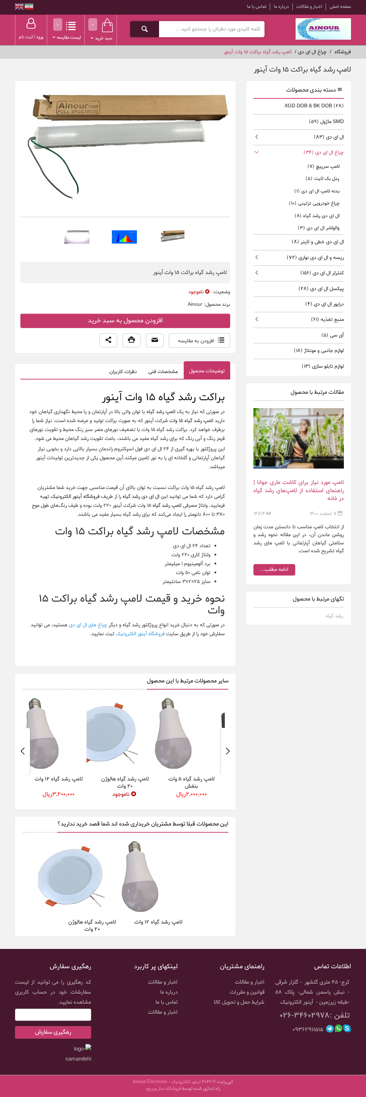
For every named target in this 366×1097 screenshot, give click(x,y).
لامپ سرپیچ (323, 166)
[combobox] (211, 29)
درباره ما (281, 6)
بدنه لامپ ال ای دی (317, 191)
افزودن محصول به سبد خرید (125, 320)
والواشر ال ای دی (319, 228)
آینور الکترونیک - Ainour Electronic (167, 1081)
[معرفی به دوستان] (155, 340)
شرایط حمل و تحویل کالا (239, 1002)
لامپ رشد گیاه (161, 412)
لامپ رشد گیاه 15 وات (191, 421)
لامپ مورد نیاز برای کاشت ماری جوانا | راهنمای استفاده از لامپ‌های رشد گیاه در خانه (298, 490)
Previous (228, 751)
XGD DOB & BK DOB (314, 106)
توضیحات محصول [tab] (207, 371)
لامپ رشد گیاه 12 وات (83, 779)
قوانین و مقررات (247, 992)
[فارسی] (28, 7)
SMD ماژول (326, 122)
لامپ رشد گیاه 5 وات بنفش (215, 782)
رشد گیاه (334, 616)
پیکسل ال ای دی (321, 289)
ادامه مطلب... (274, 569)
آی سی (332, 335)
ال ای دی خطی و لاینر (318, 242)
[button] (108, 340)
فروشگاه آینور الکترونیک (75, 496)
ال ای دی (329, 137)
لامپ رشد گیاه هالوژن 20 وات (149, 782)
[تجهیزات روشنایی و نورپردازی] (323, 29)
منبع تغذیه (327, 319)
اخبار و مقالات (309, 6)
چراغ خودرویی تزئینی (314, 203)
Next (22, 751)
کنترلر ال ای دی (322, 273)
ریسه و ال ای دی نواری (315, 257)
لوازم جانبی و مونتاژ (319, 350)
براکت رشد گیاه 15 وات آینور (163, 398)
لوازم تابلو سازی (323, 366)
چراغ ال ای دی (323, 152)
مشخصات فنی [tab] (163, 372)
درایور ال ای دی (324, 304)
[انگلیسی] (19, 7)
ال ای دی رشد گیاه (141, 496)
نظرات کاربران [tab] (123, 372)
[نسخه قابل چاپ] (131, 340)
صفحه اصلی (340, 7)
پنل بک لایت (323, 178)
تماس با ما (256, 6)
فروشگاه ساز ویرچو (163, 1088)
